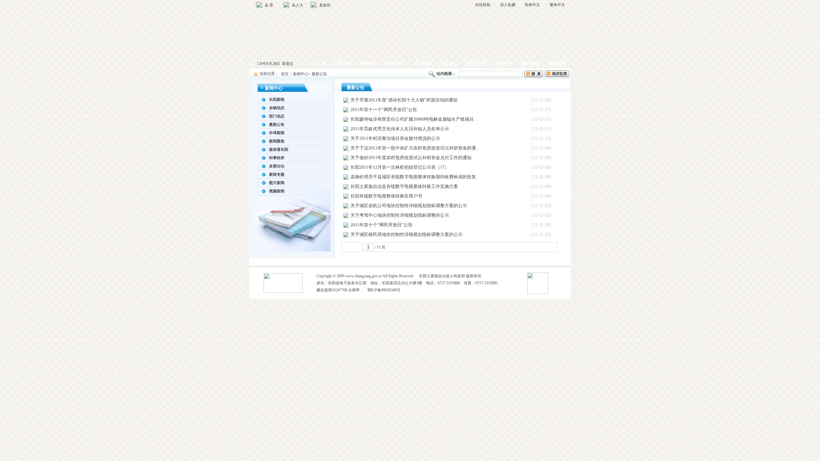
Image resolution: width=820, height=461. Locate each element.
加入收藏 (507, 5)
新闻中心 (369, 63)
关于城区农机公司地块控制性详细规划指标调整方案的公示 (408, 205)
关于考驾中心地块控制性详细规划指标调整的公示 (399, 215)
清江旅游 (530, 63)
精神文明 (477, 63)
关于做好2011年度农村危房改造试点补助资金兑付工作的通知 (411, 157)
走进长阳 (342, 63)
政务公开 (396, 63)
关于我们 (392, 262)
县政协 (325, 5)
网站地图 (374, 262)
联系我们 (428, 262)
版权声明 (410, 262)
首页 (285, 74)
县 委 (269, 5)
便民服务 (557, 63)
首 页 (319, 63)
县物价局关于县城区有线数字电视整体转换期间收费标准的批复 (413, 176)
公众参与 (450, 63)
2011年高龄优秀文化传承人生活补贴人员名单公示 (399, 128)
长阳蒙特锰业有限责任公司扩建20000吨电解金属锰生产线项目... (414, 119)
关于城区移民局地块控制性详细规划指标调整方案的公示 (406, 234)
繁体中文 (557, 5)
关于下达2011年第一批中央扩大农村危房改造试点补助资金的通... (415, 148)
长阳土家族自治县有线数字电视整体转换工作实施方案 (404, 186)
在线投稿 (482, 5)
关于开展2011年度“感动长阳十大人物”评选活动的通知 (403, 100)
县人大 (297, 5)
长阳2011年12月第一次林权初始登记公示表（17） (399, 167)
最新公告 (319, 74)
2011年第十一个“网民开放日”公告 (383, 109)
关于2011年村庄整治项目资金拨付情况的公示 (395, 138)
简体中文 (532, 5)
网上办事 (423, 63)
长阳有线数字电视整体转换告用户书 (386, 196)
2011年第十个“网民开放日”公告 (381, 224)
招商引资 (503, 63)
